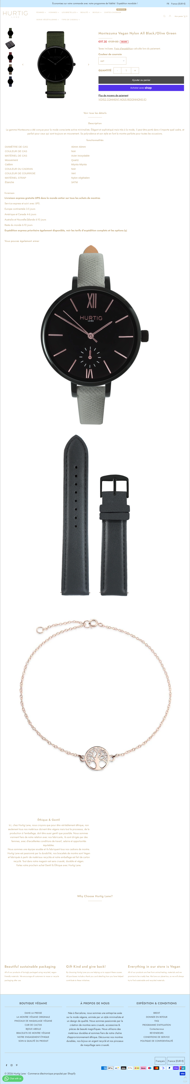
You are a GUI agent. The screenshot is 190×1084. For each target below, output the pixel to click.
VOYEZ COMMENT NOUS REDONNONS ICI (122, 99)
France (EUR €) (178, 3)
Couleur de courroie (110, 54)
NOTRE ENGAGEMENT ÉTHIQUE (33, 1037)
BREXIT (156, 1013)
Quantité (104, 70)
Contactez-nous (157, 1029)
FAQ (157, 1020)
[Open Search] (164, 15)
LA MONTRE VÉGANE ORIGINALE (33, 1017)
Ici (125, 230)
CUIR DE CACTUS (33, 1025)
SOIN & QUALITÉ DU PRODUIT (33, 1041)
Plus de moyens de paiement (113, 95)
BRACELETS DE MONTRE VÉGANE (33, 1033)
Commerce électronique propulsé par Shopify (52, 1073)
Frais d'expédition (123, 48)
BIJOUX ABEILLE (33, 1029)
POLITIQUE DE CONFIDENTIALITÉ (156, 1041)
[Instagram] (12, 1065)
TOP (185, 1080)
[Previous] (23, 65)
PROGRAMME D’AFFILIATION (156, 1025)
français (160, 1061)
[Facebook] (6, 1065)
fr (168, 3)
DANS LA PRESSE (33, 1013)
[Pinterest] (17, 1065)
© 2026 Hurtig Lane (15, 1073)
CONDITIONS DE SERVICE (157, 1037)
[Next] (88, 65)
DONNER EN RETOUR (156, 1017)
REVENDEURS (156, 1033)
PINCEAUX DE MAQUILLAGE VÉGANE (33, 1020)
